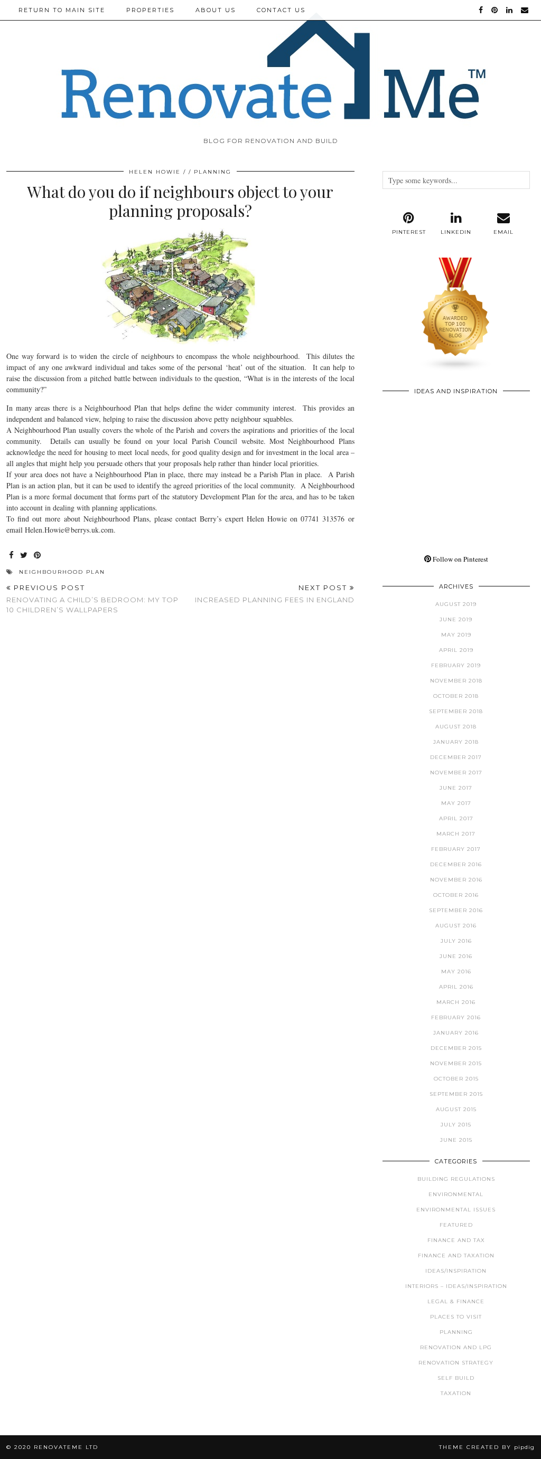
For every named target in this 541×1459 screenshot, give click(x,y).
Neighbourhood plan (62, 572)
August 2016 (456, 925)
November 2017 (456, 772)
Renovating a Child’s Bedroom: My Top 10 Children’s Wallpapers (92, 598)
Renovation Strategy (455, 1362)
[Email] (525, 10)
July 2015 (456, 1124)
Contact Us (281, 10)
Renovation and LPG (456, 1347)
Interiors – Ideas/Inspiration (456, 1286)
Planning (212, 171)
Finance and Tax (456, 1240)
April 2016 (456, 986)
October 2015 (456, 1078)
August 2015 (456, 1109)
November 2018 (456, 680)
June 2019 (456, 619)
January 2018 (456, 741)
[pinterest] (495, 10)
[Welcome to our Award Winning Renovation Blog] (456, 369)
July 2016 (456, 940)
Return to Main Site (61, 10)
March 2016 (455, 1002)
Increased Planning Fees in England (275, 593)
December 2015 (456, 1048)
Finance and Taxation (456, 1255)
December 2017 (456, 757)
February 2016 (456, 1017)
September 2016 (456, 910)
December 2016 (456, 864)
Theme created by (487, 1447)
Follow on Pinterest (459, 559)
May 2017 (456, 803)
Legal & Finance (455, 1301)
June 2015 (456, 1139)
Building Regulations (456, 1179)
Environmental (455, 1194)
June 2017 (456, 787)
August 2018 (456, 726)
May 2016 (456, 971)
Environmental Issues (456, 1209)
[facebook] (481, 10)
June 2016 (456, 956)
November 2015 (456, 1063)
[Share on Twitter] (24, 555)
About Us (215, 10)
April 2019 (456, 650)
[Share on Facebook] (11, 555)
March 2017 (455, 833)
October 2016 (456, 895)
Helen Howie (155, 171)
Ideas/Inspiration (456, 1270)
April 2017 (456, 818)
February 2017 (456, 849)
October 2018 (456, 696)
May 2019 (456, 634)
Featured (456, 1224)
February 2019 (456, 665)
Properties (150, 10)
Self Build (455, 1378)
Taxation (456, 1393)
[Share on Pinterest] (37, 555)
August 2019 (456, 604)
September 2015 (456, 1094)
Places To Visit (456, 1316)
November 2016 (456, 879)
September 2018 (456, 711)
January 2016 (456, 1032)
